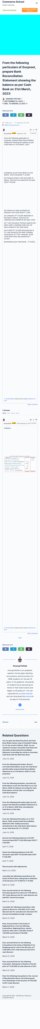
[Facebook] (5, 115)
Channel (13, 10)
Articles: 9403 (20, 709)
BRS (6, 104)
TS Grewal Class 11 (18, 104)
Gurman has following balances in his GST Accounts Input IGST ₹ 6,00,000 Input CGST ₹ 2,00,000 (19, 840)
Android (28, 696)
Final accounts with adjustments (14, 867)
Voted (8, 413)
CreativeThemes (8, 998)
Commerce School (13, 1)
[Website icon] (20, 704)
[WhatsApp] (21, 115)
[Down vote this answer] (36, 419)
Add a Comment (33, 404)
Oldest (17, 413)
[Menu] (37, 3)
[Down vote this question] (36, 129)
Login (20, 637)
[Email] (29, 115)
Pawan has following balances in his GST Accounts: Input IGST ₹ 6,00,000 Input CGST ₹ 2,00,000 (19, 854)
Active (4, 413)
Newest (13, 413)
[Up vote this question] (30, 129)
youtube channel (25, 694)
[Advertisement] (20, 35)
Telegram (6, 10)
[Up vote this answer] (30, 419)
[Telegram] (13, 115)
